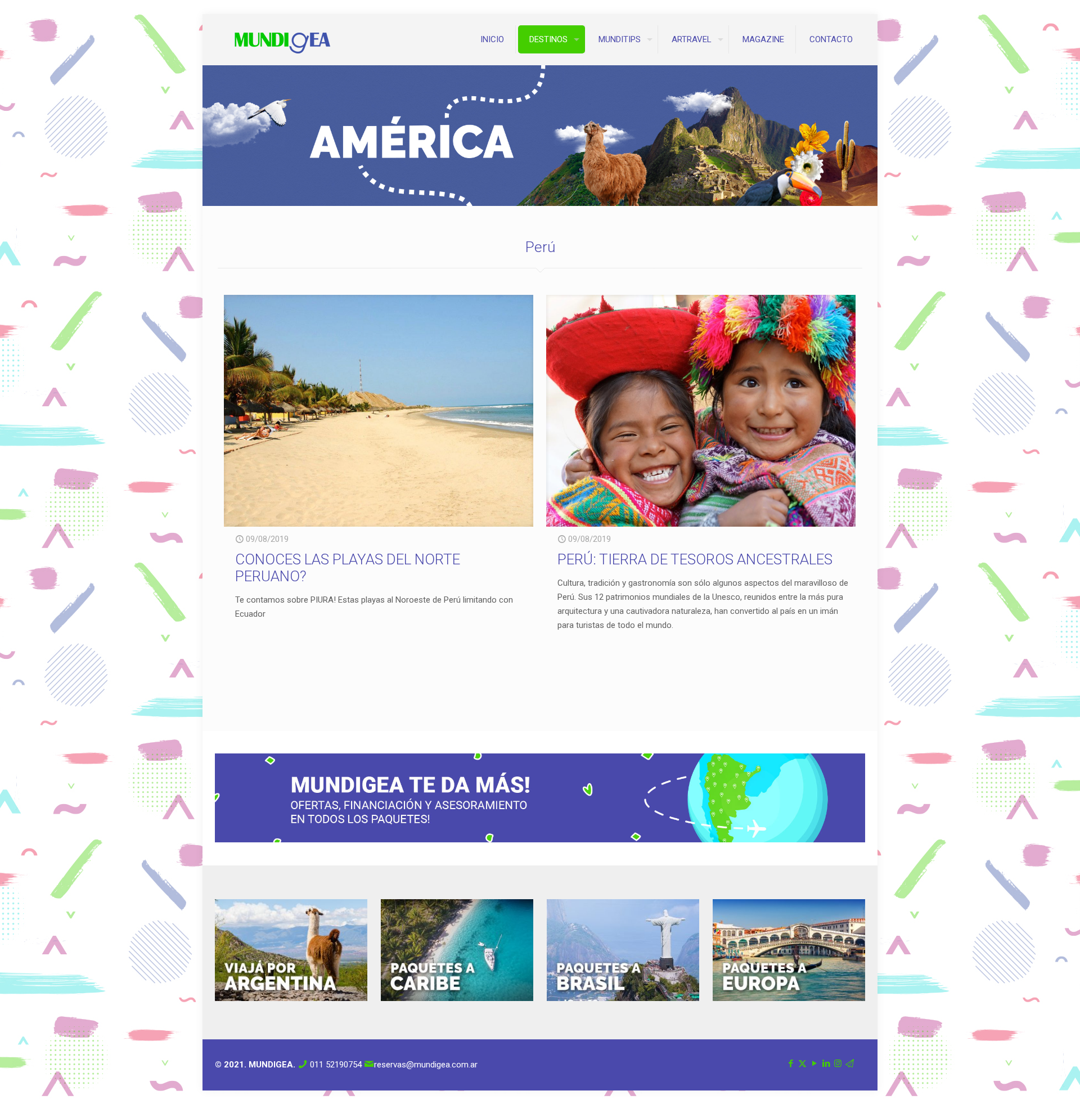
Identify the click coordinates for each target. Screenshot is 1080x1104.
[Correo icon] (849, 1063)
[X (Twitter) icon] (802, 1063)
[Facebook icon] (790, 1063)
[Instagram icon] (838, 1063)
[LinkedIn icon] (826, 1063)
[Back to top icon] (1026, 1081)
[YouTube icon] (814, 1063)
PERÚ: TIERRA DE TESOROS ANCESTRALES (694, 559)
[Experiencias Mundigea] (282, 39)
